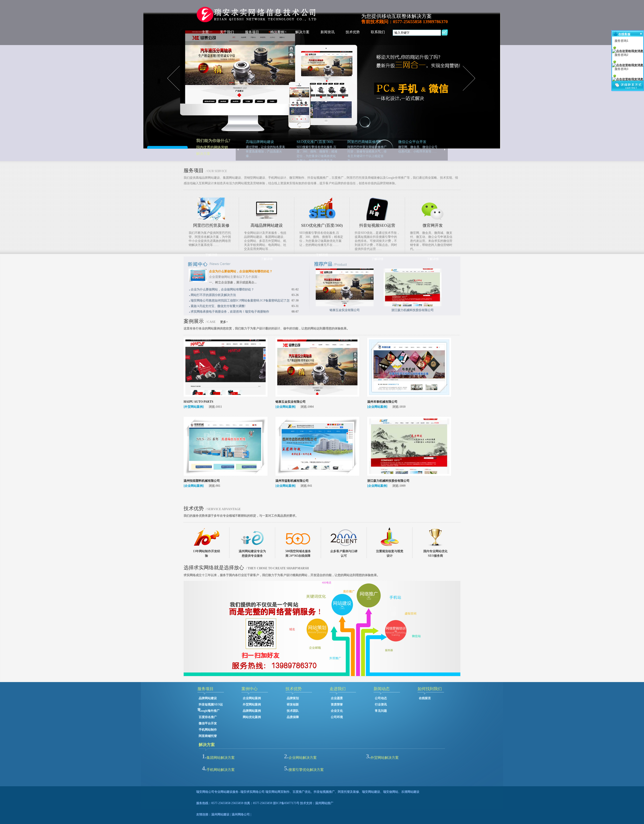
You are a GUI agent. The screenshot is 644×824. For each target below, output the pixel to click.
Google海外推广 (209, 711)
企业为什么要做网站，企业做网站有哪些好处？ (240, 271)
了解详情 (211, 255)
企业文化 (337, 711)
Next (632, 108)
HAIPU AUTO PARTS (198, 401)
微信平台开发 (208, 723)
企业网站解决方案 (303, 758)
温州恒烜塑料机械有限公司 (202, 480)
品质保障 (293, 717)
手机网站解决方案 (221, 770)
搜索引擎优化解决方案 (306, 770)
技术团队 (293, 711)
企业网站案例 (252, 698)
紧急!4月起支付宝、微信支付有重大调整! (218, 306)
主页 (205, 32)
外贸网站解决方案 (385, 758)
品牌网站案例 (252, 711)
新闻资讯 (327, 32)
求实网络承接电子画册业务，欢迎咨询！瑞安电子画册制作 (230, 311)
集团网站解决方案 (221, 758)
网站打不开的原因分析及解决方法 (213, 295)
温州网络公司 (241, 814)
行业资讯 (381, 704)
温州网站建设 (220, 814)
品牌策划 (293, 698)
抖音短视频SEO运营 (377, 225)
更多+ (224, 322)
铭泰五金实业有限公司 (290, 401)
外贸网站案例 (252, 704)
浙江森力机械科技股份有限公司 (388, 480)
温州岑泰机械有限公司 (382, 401)
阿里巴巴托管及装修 (211, 225)
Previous (11, 108)
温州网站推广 (324, 803)
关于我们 (227, 32)
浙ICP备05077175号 (286, 803)
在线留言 (425, 698)
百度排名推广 (208, 717)
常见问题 (381, 711)
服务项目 (252, 32)
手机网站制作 (208, 729)
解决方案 (302, 32)
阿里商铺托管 (208, 736)
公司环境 (337, 717)
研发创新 (293, 704)
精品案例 (277, 32)
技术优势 (353, 32)
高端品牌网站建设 (267, 225)
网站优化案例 (252, 717)
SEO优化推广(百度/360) (322, 225)
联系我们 (378, 32)
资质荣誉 (337, 704)
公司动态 (381, 698)
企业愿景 (337, 698)
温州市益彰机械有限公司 (292, 480)
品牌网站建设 (208, 698)
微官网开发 (433, 225)
